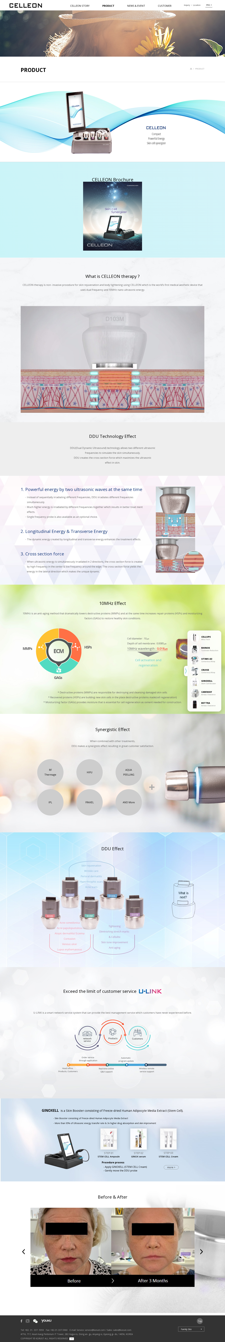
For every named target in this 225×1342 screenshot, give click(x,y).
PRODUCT (108, 6)
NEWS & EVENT (136, 6)
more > (171, 1167)
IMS (72, 1339)
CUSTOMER (164, 6)
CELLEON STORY (80, 6)
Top (200, 1321)
